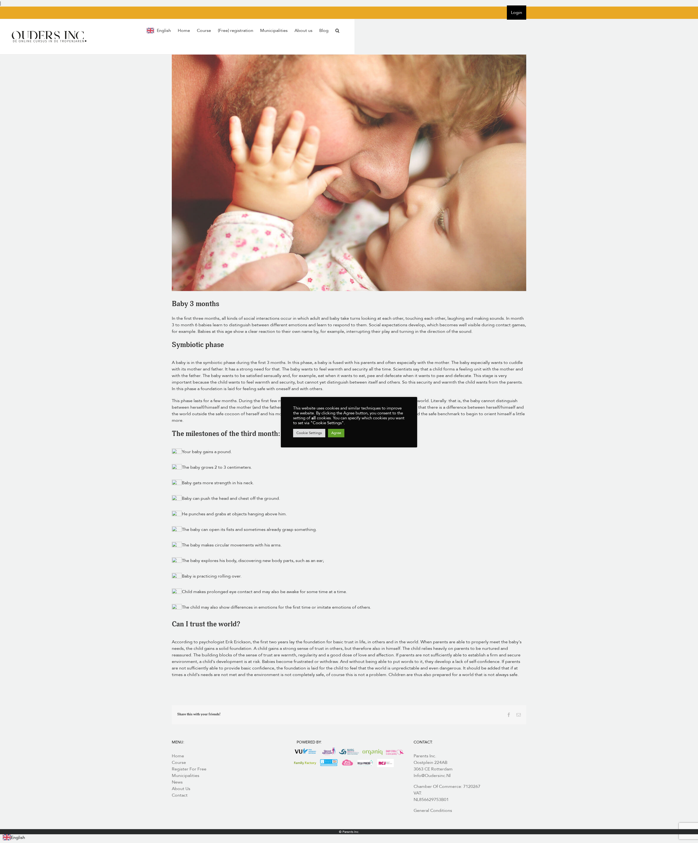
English (18, 838)
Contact (180, 795)
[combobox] (14, 837)
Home (178, 756)
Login (516, 13)
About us (181, 789)
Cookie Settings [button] (309, 433)
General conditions (433, 811)
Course (179, 763)
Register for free (189, 769)
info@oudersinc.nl (432, 776)
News (177, 782)
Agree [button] (336, 433)
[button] (337, 30)
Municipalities (185, 776)
